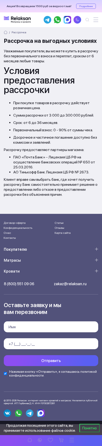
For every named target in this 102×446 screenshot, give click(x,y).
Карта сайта (63, 233)
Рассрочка (19, 32)
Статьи (59, 223)
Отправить (51, 360)
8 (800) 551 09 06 (19, 284)
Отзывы (59, 228)
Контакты (10, 238)
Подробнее (86, 6)
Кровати (12, 271)
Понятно (89, 428)
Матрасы (12, 260)
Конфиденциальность (18, 228)
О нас (7, 233)
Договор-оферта (15, 223)
